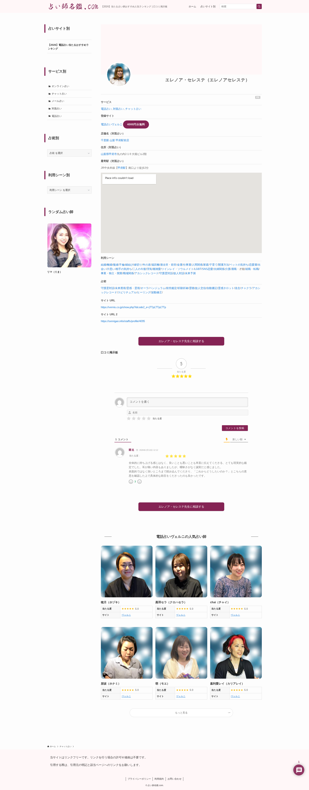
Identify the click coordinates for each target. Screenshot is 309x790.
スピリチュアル (127, 292)
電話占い (106, 108)
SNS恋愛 (207, 268)
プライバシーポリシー (139, 778)
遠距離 (155, 264)
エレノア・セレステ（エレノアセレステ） (207, 79)
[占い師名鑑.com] (72, 6)
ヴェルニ (126, 615)
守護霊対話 (166, 273)
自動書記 (212, 288)
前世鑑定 (171, 288)
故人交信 (200, 288)
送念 (237, 288)
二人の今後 (139, 268)
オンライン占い (60, 86)
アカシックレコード (146, 273)
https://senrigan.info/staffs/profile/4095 (123, 321)
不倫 (121, 264)
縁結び (129, 264)
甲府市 (113, 153)
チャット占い (133, 108)
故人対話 (178, 273)
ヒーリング (144, 292)
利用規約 (159, 778)
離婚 (109, 264)
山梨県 (105, 153)
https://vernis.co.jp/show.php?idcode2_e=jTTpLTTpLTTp (133, 307)
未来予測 (190, 273)
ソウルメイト (186, 268)
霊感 (129, 288)
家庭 (206, 264)
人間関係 (197, 264)
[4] (143, 418)
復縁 (115, 264)
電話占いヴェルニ (111, 124)
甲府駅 (122, 167)
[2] (133, 418)
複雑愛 (157, 268)
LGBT (197, 268)
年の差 (147, 264)
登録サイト (107, 115)
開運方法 (223, 264)
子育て (213, 264)
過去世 (164, 264)
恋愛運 (253, 264)
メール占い (58, 101)
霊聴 (191, 288)
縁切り (138, 264)
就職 (248, 268)
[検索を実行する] (259, 6)
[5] (148, 418)
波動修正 (156, 292)
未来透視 (120, 288)
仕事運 (187, 264)
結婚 (103, 264)
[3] (138, 418)
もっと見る (181, 712)
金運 (179, 264)
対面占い (118, 108)
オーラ (145, 288)
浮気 (149, 268)
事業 (103, 273)
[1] (128, 418)
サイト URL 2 (109, 314)
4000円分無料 (136, 124)
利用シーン (107, 257)
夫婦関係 (219, 268)
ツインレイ (168, 268)
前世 (173, 264)
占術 (103, 281)
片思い (111, 268)
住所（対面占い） (111, 147)
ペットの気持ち (239, 264)
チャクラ (246, 288)
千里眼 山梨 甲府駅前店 (115, 140)
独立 (111, 273)
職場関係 (128, 273)
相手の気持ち (124, 268)
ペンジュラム (157, 288)
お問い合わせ (175, 778)
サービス (106, 101)
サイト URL (108, 300)
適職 (234, 268)
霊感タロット (226, 288)
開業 (119, 273)
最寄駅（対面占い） (113, 160)
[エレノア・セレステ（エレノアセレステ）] (118, 74)
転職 (256, 268)
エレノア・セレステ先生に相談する (181, 341)
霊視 (137, 288)
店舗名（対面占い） (113, 133)
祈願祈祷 (183, 288)
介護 (227, 268)
